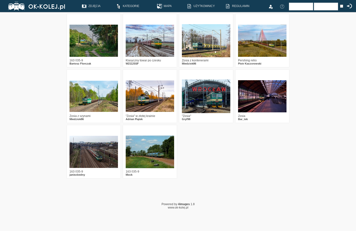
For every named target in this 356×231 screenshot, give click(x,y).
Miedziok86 (189, 63)
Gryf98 (186, 119)
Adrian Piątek (134, 119)
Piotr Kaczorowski (249, 63)
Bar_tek (243, 119)
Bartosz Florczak (80, 63)
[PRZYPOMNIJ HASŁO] (282, 6)
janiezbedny (77, 174)
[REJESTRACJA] (270, 6)
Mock (129, 174)
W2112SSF (132, 63)
